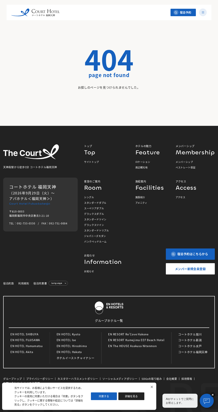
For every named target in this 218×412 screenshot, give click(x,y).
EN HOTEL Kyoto (68, 334)
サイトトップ (91, 162)
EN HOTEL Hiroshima (72, 346)
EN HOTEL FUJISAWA (25, 340)
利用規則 (23, 283)
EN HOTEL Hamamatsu (26, 346)
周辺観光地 (141, 167)
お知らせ (89, 271)
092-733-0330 (26, 223)
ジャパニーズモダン (95, 236)
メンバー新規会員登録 (190, 269)
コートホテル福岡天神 (193, 352)
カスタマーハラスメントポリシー (77, 378)
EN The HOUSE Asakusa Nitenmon (132, 346)
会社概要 (171, 378)
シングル (89, 197)
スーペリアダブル (94, 208)
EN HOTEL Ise (66, 340)
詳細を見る (131, 396)
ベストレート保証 (185, 167)
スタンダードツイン (95, 219)
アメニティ (141, 202)
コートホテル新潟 (190, 340)
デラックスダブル (94, 213)
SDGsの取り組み (152, 378)
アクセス (180, 197)
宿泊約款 (8, 283)
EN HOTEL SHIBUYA (24, 334)
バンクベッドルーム (95, 241)
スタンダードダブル (95, 202)
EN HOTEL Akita (21, 352)
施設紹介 (140, 197)
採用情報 (186, 378)
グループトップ (12, 378)
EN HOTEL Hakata (69, 352)
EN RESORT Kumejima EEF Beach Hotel (136, 340)
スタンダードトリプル (96, 230)
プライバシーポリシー (39, 378)
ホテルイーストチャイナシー (76, 358)
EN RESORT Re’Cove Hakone (128, 334)
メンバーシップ (184, 162)
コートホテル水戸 (190, 346)
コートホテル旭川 (190, 334)
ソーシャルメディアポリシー (119, 378)
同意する (104, 396)
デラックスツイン (94, 225)
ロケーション (142, 162)
